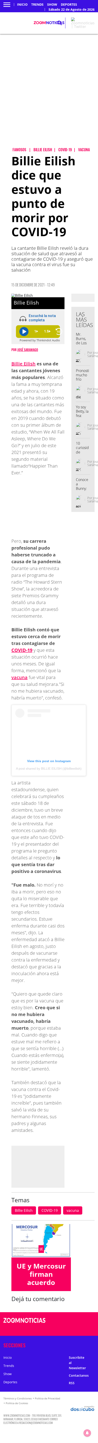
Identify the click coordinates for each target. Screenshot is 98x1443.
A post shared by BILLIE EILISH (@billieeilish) (49, 768)
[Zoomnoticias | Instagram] (76, 1329)
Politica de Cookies (17, 1403)
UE (41, 1249)
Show (52, 4)
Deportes (69, 4)
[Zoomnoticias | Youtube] (85, 1329)
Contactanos (79, 1375)
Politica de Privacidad (47, 1398)
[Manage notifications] (87, 1433)
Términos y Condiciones (17, 1398)
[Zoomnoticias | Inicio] (92, 1344)
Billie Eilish (23, 364)
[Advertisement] (49, 94)
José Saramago (27, 349)
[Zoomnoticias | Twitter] (83, 26)
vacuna (19, 677)
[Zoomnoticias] (24, 1323)
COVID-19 (49, 1210)
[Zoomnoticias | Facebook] (76, 1321)
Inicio (22, 4)
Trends (37, 4)
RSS (72, 1383)
